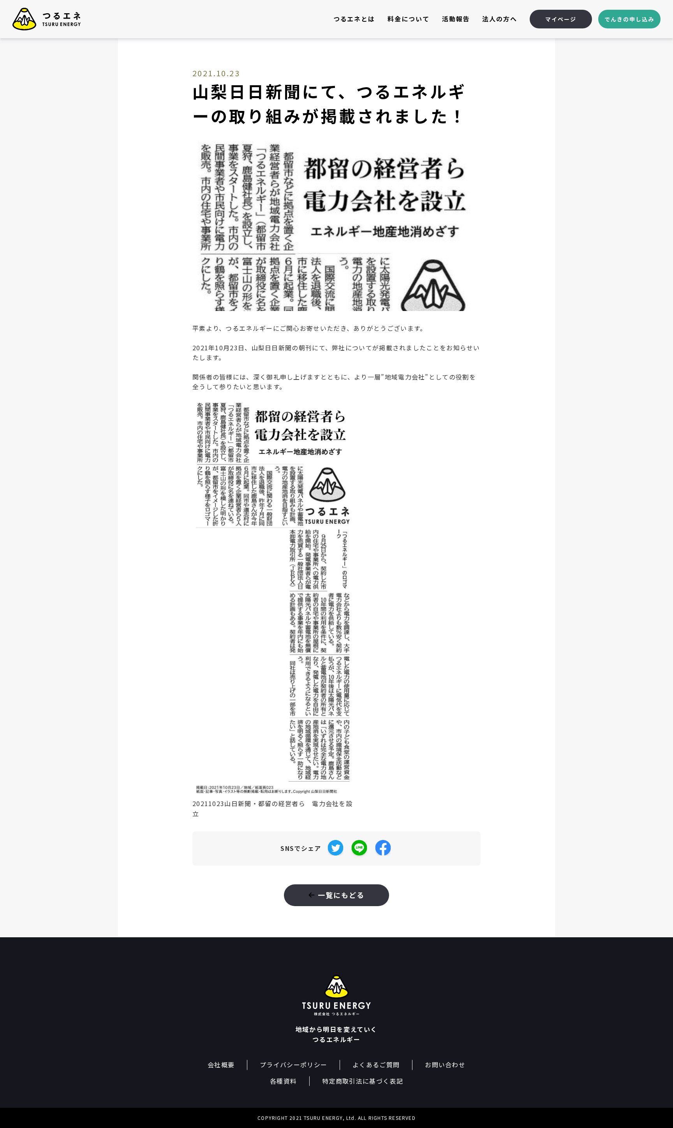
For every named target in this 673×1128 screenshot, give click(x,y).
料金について (409, 18)
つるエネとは (354, 18)
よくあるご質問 (376, 1064)
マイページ (560, 19)
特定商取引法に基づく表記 (362, 1081)
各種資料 (283, 1081)
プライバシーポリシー (293, 1064)
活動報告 (456, 18)
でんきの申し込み (629, 19)
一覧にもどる (341, 895)
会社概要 (221, 1064)
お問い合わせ (445, 1064)
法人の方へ (499, 18)
